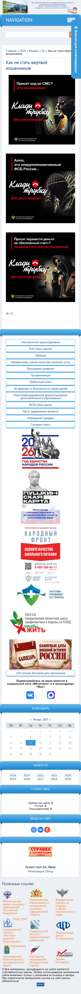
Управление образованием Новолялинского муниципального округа (14, 956)
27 (11, 754)
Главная (11, 50)
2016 (54, 779)
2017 (40, 779)
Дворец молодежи (62, 961)
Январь (34, 50)
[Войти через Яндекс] (47, 830)
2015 (68, 779)
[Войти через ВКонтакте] (40, 830)
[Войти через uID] (34, 830)
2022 (40, 775)
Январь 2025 (40, 719)
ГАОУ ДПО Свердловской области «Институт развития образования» (15, 930)
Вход (50, 871)
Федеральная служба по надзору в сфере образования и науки (65, 907)
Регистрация (36, 871)
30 (40, 754)
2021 (54, 775)
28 (20, 754)
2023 (27, 775)
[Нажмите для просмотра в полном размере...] (43, 147)
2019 (13, 779)
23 (40, 748)
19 (70, 742)
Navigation (19, 20)
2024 (13, 775)
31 (50, 754)
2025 (23, 50)
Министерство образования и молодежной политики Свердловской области (39, 907)
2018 (27, 779)
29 (30, 754)
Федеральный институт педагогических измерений (40, 936)
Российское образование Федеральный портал (39, 961)
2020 (68, 775)
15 (43, 50)
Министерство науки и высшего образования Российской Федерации (13, 907)
